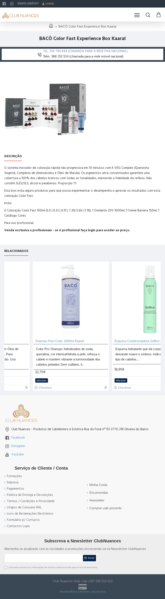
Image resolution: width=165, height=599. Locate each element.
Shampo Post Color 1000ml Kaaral (40, 341)
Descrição (13, 156)
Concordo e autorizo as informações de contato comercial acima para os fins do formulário (53, 567)
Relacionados (16, 251)
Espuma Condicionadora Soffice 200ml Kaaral (128, 341)
